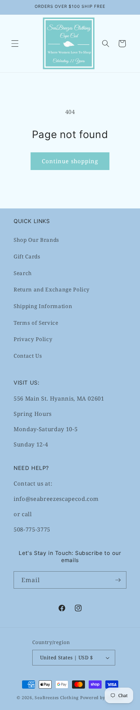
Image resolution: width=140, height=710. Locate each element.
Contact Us (28, 355)
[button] (15, 43)
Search (23, 273)
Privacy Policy (33, 339)
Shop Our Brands (36, 239)
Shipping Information (43, 306)
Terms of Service (36, 322)
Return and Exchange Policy (52, 289)
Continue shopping (70, 161)
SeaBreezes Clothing (57, 697)
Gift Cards (27, 256)
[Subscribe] (118, 580)
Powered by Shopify (101, 697)
